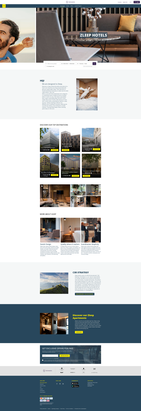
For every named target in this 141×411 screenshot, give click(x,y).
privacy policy (56, 358)
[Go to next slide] (139, 35)
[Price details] (48, 149)
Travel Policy (62, 408)
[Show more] (42, 186)
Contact (41, 388)
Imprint (49, 408)
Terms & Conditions (69, 408)
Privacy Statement (43, 408)
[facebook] (57, 384)
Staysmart (42, 384)
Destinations (42, 390)
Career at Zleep (42, 385)
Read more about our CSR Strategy (84, 294)
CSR (40, 387)
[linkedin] (63, 384)
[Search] (94, 63)
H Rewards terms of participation (80, 408)
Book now (42, 39)
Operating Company (55, 408)
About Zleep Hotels (43, 382)
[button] (55, 195)
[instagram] (60, 384)
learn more (79, 332)
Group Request (42, 392)
